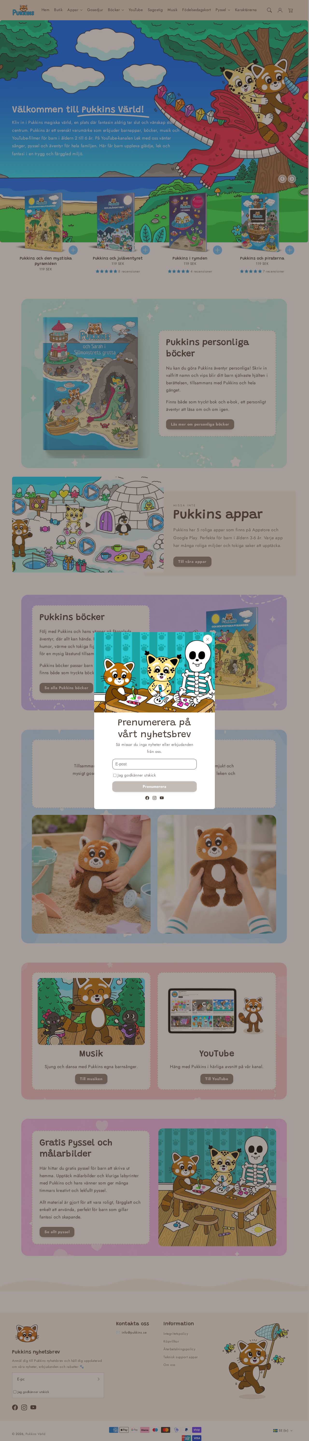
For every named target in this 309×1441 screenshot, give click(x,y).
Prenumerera (154, 786)
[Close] (207, 639)
